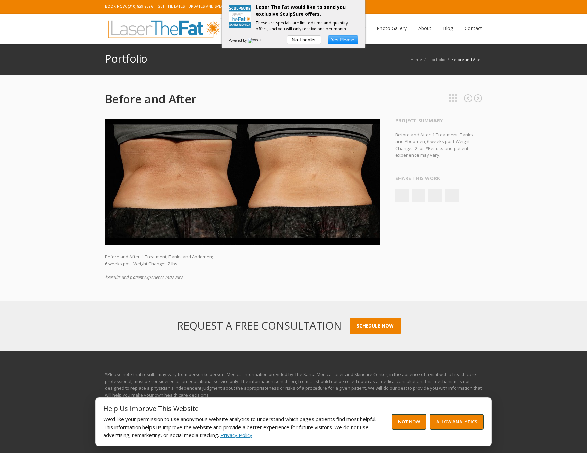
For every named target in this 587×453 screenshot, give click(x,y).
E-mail (475, 7)
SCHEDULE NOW (375, 325)
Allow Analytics (456, 422)
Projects (453, 98)
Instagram (446, 7)
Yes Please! (343, 40)
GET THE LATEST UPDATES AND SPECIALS (194, 6)
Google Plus (432, 7)
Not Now (409, 422)
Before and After (468, 98)
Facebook (402, 195)
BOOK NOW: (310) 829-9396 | (130, 6)
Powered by (238, 40)
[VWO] (255, 40)
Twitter (418, 7)
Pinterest (461, 7)
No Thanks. (304, 40)
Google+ (435, 195)
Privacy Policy (236, 435)
